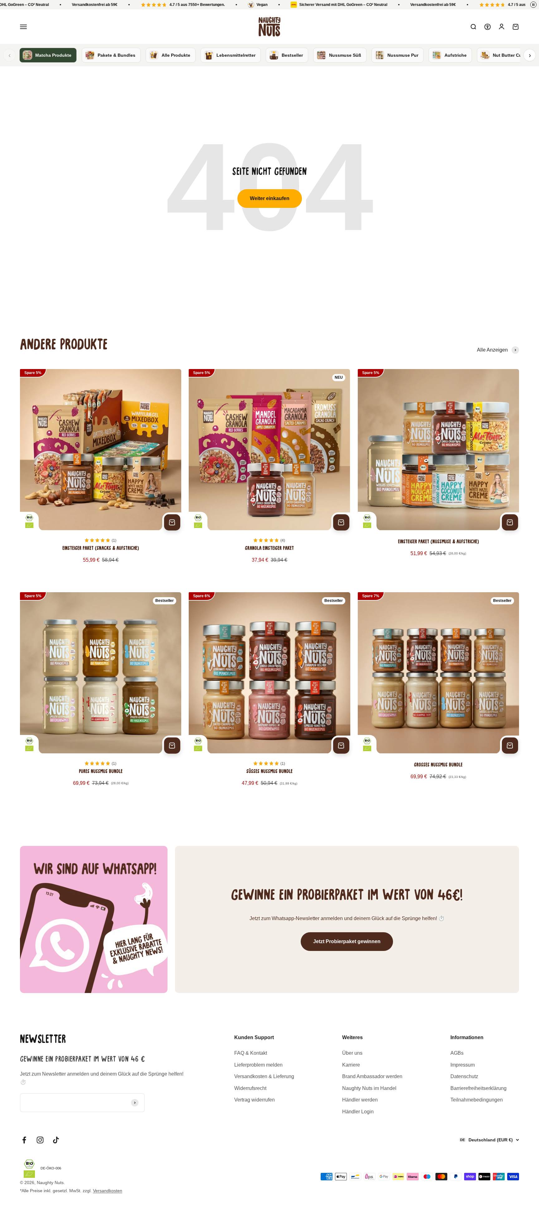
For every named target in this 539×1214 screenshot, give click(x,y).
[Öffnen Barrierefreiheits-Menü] (487, 26)
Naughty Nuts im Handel (369, 1088)
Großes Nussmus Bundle (438, 765)
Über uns (352, 1053)
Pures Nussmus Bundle (101, 771)
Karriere (351, 1065)
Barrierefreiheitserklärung (478, 1088)
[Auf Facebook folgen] (24, 1140)
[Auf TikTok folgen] (56, 1140)
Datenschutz (464, 1076)
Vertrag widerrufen (254, 1099)
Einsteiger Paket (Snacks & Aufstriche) (100, 548)
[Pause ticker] (533, 5)
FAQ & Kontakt (250, 1053)
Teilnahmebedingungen (476, 1099)
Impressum (462, 1065)
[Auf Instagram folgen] (40, 1140)
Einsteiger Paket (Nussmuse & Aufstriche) (438, 542)
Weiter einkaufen (269, 198)
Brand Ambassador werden (372, 1076)
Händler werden (360, 1099)
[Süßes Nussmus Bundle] (269, 696)
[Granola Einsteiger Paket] (269, 473)
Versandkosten (107, 1190)
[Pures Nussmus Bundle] (100, 696)
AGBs (457, 1053)
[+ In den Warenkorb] (172, 522)
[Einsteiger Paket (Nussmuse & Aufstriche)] (438, 473)
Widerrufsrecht (250, 1088)
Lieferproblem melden (258, 1065)
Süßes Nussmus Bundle (269, 771)
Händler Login (358, 1111)
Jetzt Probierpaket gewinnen (347, 941)
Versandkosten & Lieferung (264, 1076)
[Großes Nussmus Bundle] (438, 696)
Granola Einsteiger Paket (269, 548)
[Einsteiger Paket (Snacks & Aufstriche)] (100, 473)
